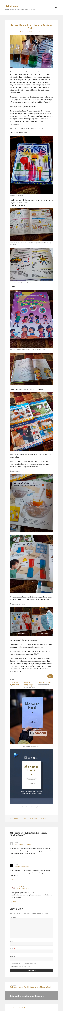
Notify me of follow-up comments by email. (24, 963)
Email (12, 948)
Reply (12, 857)
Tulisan (36, 818)
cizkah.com (11, 6)
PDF (50, 676)
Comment (13, 917)
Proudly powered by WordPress (19, 1007)
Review (32, 818)
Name (12, 941)
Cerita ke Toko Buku (44, 682)
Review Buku (44, 818)
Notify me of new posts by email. (20, 966)
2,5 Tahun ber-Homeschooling (15, 683)
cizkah (38, 32)
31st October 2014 (27, 32)
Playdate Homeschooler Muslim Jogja (28, 684)
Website (12, 956)
